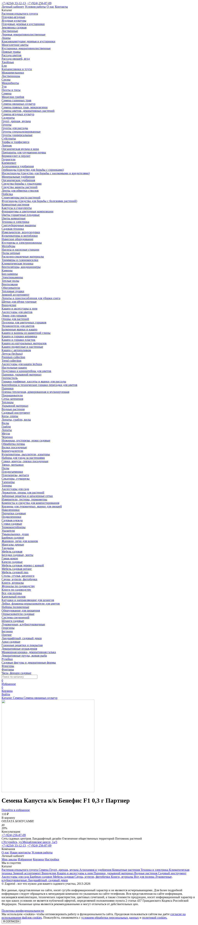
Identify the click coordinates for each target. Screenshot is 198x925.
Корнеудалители (12, 450)
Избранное (25, 859)
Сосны (6, 79)
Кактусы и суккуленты (17, 208)
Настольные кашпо (14, 367)
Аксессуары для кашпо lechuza (22, 364)
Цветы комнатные (14, 218)
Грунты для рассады (15, 128)
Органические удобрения (18, 180)
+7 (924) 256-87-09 (39, 3)
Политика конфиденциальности (23, 910)
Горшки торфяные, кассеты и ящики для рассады (34, 381)
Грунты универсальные (17, 135)
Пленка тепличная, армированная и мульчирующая (35, 391)
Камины (7, 270)
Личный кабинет (13, 6)
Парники (8, 388)
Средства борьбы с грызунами (22, 183)
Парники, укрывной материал (21, 374)
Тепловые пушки (13, 291)
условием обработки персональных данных (110, 917)
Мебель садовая (12, 551)
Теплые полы (10, 280)
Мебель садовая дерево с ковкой (23, 565)
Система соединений (15, 617)
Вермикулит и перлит (16, 156)
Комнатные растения (15, 204)
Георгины (8, 627)
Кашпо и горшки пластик (18, 339)
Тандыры (8, 548)
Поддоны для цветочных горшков (24, 322)
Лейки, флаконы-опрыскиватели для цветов (31, 603)
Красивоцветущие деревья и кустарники (28, 41)
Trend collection (11, 360)
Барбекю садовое (13, 537)
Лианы (6, 38)
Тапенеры (8, 482)
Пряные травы (11, 51)
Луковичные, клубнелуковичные (23, 624)
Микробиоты (10, 83)
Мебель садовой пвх (15, 572)
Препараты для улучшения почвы (24, 152)
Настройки (52, 859)
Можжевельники (13, 72)
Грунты (6, 124)
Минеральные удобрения (18, 176)
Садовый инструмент (16, 412)
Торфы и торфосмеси (15, 142)
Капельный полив (14, 596)
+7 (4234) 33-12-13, (14, 3)
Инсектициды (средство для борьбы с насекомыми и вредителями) (46, 173)
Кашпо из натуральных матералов (24, 343)
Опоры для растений (15, 319)
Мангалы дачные (13, 544)
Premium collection (13, 357)
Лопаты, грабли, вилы (16, 419)
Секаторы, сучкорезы (16, 478)
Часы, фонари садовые (16, 673)
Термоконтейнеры (14, 527)
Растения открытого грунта (20, 13)
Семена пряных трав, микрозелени (25, 107)
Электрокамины (12, 277)
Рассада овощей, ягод (16, 58)
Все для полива (12, 593)
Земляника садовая (14, 27)
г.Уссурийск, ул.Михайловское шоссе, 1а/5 (29, 842)
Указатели (8, 530)
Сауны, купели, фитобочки (19, 579)
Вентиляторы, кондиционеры (21, 267)
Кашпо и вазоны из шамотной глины (26, 332)
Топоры (7, 485)
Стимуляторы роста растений (21, 197)
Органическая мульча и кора (20, 149)
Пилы (5, 468)
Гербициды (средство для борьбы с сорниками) (33, 169)
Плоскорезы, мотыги (15, 475)
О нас (50, 6)
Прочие (7, 634)
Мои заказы (9, 859)
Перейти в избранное (16, 810)
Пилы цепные (11, 253)
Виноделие (9, 305)
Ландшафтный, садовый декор (22, 638)
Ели (4, 65)
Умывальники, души (15, 534)
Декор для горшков (14, 315)
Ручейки (7, 659)
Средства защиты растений (20, 187)
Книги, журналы (13, 582)
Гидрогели (8, 159)
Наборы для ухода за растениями (23, 457)
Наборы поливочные (15, 607)
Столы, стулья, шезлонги (18, 575)
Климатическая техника (17, 263)
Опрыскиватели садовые (18, 614)
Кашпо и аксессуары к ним (19, 308)
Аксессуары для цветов (17, 312)
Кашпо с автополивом (16, 350)
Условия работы (35, 6)
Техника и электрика (15, 221)
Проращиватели (12, 395)
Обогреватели (11, 287)
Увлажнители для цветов (18, 326)
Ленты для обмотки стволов (20, 190)
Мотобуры (8, 246)
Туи (4, 86)
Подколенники (11, 516)
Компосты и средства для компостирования (30, 503)
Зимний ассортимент (15, 294)
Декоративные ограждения (19, 648)
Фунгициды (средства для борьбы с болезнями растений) (39, 201)
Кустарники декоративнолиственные (26, 48)
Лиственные (10, 31)
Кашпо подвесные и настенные (22, 346)
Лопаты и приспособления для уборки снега (31, 298)
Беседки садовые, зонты (17, 555)
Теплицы (8, 402)
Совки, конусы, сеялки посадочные (25, 461)
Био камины (10, 273)
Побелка (7, 194)
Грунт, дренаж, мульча (16, 121)
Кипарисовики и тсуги (17, 69)
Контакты (61, 6)
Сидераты (8, 117)
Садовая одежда (12, 520)
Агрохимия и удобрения (18, 166)
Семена (6, 93)
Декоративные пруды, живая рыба (24, 655)
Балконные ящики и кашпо (19, 329)
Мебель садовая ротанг (17, 568)
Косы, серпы (10, 416)
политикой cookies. (154, 917)
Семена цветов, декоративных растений (28, 110)
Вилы (5, 423)
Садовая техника (13, 228)
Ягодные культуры (14, 20)
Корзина (38, 859)
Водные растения (13, 409)
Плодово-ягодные (13, 17)
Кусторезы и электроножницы (22, 242)
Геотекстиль (10, 378)
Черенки (7, 437)
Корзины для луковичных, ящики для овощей (32, 506)
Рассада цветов (11, 55)
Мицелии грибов (13, 97)
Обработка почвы (13, 444)
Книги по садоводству (16, 589)
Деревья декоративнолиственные (23, 34)
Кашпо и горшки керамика (19, 336)
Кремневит (9, 162)
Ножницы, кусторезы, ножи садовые (26, 440)
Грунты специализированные (21, 131)
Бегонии (7, 631)
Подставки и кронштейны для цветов (26, 371)
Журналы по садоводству (18, 586)
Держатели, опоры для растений (23, 492)
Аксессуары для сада (15, 489)
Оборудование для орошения (21, 610)
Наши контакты (20, 852)
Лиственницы (11, 76)
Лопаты (7, 430)
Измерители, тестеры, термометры (24, 499)
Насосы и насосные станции (20, 249)
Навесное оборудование (17, 239)
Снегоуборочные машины (19, 225)
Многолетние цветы (15, 44)
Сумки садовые (12, 523)
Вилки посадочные (14, 447)
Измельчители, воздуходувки (21, 232)
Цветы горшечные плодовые (21, 215)
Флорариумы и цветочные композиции (27, 211)
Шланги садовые (13, 621)
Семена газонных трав (16, 100)
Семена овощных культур (18, 103)
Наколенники (11, 509)
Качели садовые (12, 562)
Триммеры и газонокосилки (20, 260)
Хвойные (8, 62)
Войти (6, 694)
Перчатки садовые (14, 513)
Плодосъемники (12, 471)
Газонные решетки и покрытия (22, 645)
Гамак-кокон (10, 558)
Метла (6, 433)
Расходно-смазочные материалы (23, 256)
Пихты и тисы (11, 90)
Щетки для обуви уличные (19, 301)
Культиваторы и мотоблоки (20, 235)
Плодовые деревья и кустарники (23, 24)
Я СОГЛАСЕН (11, 921)
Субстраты (9, 138)
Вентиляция (10, 284)
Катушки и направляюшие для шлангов (28, 600)
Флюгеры (8, 666)
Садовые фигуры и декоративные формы (29, 662)
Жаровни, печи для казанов (20, 541)
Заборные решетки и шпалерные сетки (27, 496)
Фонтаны (8, 669)
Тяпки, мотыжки (13, 464)
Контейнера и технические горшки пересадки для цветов (39, 385)
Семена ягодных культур (18, 114)
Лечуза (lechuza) (12, 353)
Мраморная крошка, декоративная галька (29, 652)
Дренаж (7, 145)
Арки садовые (11, 641)
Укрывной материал (15, 405)
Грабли (6, 426)
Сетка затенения (12, 398)
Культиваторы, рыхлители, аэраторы (26, 454)
